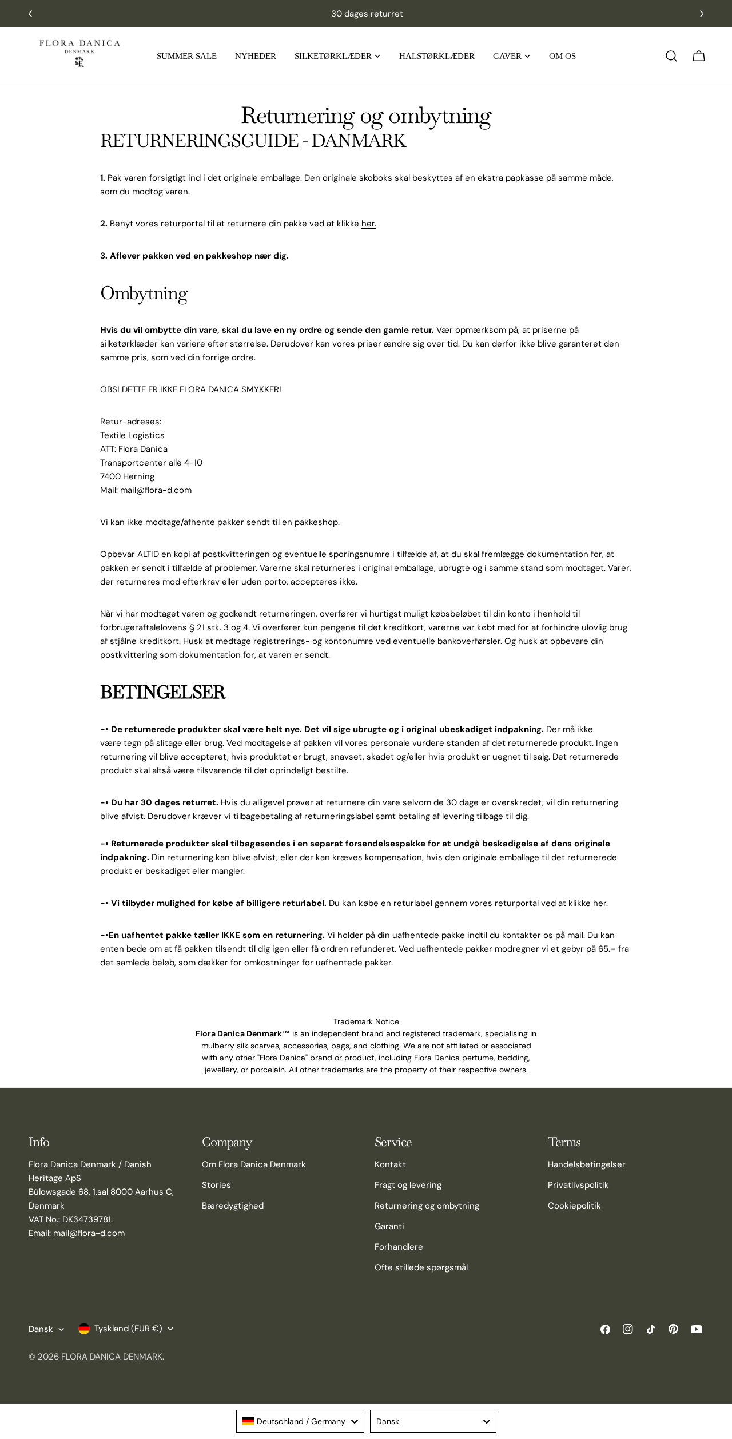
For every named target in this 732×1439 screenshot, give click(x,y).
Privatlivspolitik (578, 1185)
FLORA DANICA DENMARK (111, 1356)
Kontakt (390, 1164)
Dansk (41, 1329)
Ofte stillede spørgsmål (421, 1267)
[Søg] (671, 56)
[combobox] (300, 1421)
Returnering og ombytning (427, 1205)
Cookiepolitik (574, 1205)
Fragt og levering (408, 1185)
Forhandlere (399, 1247)
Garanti (389, 1226)
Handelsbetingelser (587, 1164)
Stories (216, 1185)
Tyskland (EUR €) (128, 1328)
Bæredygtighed (233, 1205)
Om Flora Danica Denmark (254, 1164)
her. (368, 223)
